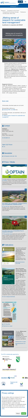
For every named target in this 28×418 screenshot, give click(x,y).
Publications (23, 12)
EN (21, 1)
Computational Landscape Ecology (11, 12)
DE (19, 1)
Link (4, 146)
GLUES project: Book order (9, 13)
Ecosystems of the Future (13, 10)
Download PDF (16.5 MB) (9, 109)
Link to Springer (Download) (9, 296)
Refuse (18, 413)
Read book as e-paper (7, 326)
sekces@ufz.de (7, 137)
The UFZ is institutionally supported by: (10, 354)
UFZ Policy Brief (6, 324)
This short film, (6, 206)
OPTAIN (5, 180)
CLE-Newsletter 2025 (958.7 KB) (10, 156)
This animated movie (8, 234)
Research (14, 6)
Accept (23, 413)
